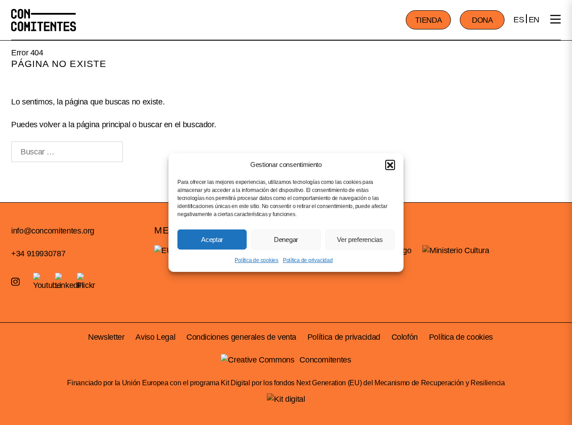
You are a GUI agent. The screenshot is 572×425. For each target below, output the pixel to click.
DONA (482, 20)
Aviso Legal (155, 337)
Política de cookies (256, 260)
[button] (390, 164)
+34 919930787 (38, 253)
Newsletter (106, 337)
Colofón (404, 337)
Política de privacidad (308, 260)
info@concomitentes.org (52, 230)
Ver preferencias (360, 239)
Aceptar (212, 239)
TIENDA (428, 20)
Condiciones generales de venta (241, 337)
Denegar (286, 239)
